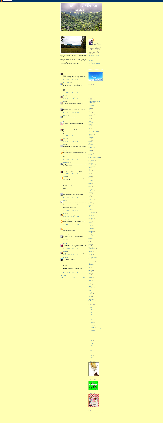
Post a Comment (63, 275)
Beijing (90, 124)
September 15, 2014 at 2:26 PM (70, 135)
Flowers (90, 177)
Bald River (90, 117)
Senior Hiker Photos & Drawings (94, 63)
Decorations (91, 163)
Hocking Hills (91, 199)
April (92, 343)
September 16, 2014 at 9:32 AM (70, 159)
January (92, 348)
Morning (90, 222)
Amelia (64, 200)
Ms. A (64, 138)
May (92, 342)
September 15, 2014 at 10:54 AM (71, 112)
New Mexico (91, 228)
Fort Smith (90, 180)
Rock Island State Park (92, 257)
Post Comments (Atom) (69, 279)
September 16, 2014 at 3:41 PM (70, 167)
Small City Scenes (66, 170)
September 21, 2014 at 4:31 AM (70, 231)
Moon (90, 219)
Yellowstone (91, 299)
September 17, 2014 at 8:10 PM (70, 181)
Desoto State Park (92, 164)
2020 (91, 311)
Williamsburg (91, 293)
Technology (91, 276)
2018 (91, 314)
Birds (89, 128)
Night (89, 234)
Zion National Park (92, 300)
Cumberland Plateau (92, 158)
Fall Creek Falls (91, 172)
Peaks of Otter (91, 247)
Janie (64, 192)
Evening (90, 170)
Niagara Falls (91, 231)
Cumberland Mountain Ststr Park (94, 157)
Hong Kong (91, 203)
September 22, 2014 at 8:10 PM (70, 248)
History (90, 198)
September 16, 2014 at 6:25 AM (70, 147)
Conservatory (91, 153)
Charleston (90, 145)
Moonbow (90, 221)
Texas (89, 279)
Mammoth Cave (91, 215)
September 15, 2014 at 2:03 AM (70, 79)
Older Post (85, 277)
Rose (64, 101)
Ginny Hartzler (65, 107)
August (92, 337)
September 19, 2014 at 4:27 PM (70, 197)
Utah (89, 283)
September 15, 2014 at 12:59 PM (71, 118)
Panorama (90, 244)
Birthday (90, 130)
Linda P (64, 72)
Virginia (90, 284)
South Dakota (91, 270)
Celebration (91, 144)
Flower (90, 176)
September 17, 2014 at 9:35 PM (70, 189)
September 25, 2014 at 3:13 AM (70, 261)
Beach (90, 121)
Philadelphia (91, 251)
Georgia (90, 184)
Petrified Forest (91, 250)
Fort (89, 179)
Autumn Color (91, 114)
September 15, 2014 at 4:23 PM (70, 141)
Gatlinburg (90, 183)
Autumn (90, 112)
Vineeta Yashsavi (66, 257)
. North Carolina (91, 99)
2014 (91, 321)
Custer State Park (91, 160)
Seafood (90, 260)
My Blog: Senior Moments (93, 62)
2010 (91, 355)
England (90, 169)
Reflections (90, 254)
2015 (91, 319)
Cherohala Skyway (92, 147)
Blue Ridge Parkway (92, 132)
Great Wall (90, 193)
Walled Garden (91, 287)
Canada (90, 140)
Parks (89, 245)
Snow (89, 267)
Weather (90, 290)
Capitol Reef (91, 143)
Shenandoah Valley (92, 261)
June (92, 340)
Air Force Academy (92, 105)
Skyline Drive (91, 264)
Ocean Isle (90, 238)
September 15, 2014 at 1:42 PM (70, 125)
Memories (90, 216)
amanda (64, 176)
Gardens (90, 182)
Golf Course (91, 189)
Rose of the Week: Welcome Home (96, 328)
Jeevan (64, 144)
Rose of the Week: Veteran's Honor (96, 332)
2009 (91, 357)
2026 (91, 306)
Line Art (90, 211)
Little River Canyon (92, 212)
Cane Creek (91, 141)
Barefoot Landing (92, 119)
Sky (89, 263)
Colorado (90, 151)
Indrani (64, 213)
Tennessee (90, 277)
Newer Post (62, 277)
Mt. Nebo (90, 225)
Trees (89, 281)
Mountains (90, 224)
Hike (89, 195)
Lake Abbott (91, 208)
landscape (90, 209)
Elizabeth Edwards (66, 162)
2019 (91, 312)
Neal (64, 227)
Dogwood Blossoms (92, 166)
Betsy (89, 125)
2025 (91, 307)
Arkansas (90, 109)
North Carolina (91, 235)
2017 (91, 316)
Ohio (89, 241)
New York (90, 229)
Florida (90, 174)
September (93, 327)
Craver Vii (65, 251)
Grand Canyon (91, 190)
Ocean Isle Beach (91, 239)
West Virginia (91, 292)
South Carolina (91, 268)
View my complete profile (94, 55)
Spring (90, 271)
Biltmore (90, 127)
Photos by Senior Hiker (81, 7)
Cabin (90, 135)
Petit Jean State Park (92, 248)
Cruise (90, 156)
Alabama (90, 106)
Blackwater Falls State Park (93, 131)
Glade (90, 186)
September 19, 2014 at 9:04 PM (70, 210)
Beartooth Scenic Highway (93, 122)
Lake (89, 206)
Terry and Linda (66, 150)
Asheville (90, 111)
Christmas (90, 150)
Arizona (90, 108)
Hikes (89, 196)
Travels (90, 280)
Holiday (90, 200)
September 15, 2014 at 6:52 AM (70, 98)
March (92, 345)
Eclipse (90, 167)
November (93, 324)
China (90, 148)
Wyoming (90, 296)
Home (74, 277)
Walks (90, 286)
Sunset (90, 274)
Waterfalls (90, 289)
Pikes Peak (90, 253)
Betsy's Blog (91, 60)
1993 (89, 103)
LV (63, 95)
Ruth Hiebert (65, 115)
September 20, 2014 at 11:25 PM (71, 224)
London (90, 213)
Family (90, 173)
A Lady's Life (65, 128)
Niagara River (91, 232)
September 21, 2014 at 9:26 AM (70, 240)
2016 (91, 317)
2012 (91, 352)
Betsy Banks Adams (66, 82)
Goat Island (90, 187)
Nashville (90, 226)
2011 (91, 354)
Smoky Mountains (92, 266)
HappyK (64, 121)
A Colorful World (66, 219)
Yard (89, 297)
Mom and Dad (91, 218)
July (92, 338)
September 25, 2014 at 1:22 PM (70, 272)
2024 (91, 309)
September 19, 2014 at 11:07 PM (71, 216)
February (92, 347)
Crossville (90, 154)
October (92, 325)
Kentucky (90, 205)
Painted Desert (91, 242)
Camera (90, 138)
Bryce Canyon (91, 134)
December (92, 322)
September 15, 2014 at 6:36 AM (70, 92)
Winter (90, 294)
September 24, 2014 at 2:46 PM (70, 254)
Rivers (90, 255)
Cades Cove (91, 137)
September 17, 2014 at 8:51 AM (70, 173)
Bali (89, 118)
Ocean (90, 237)
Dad (89, 161)
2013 (91, 350)
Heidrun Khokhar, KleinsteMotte (69, 243)
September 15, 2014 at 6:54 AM (70, 104)
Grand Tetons (91, 192)
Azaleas (90, 115)
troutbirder (65, 234)
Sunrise (90, 273)
